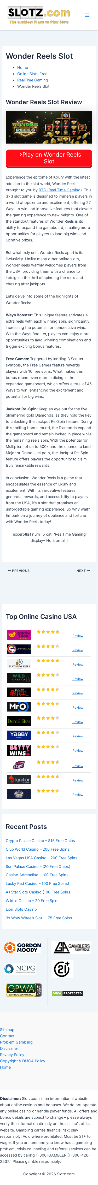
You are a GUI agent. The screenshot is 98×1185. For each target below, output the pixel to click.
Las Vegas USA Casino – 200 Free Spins (41, 858)
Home (5, 1067)
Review (77, 636)
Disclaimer (9, 1048)
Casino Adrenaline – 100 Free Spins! (38, 875)
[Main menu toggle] (87, 15)
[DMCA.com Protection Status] (67, 993)
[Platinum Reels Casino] (19, 663)
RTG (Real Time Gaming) (60, 190)
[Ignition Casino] (19, 779)
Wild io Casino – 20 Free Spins (33, 900)
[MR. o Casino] (19, 707)
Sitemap (7, 1029)
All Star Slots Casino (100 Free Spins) (39, 892)
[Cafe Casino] (19, 765)
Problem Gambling (16, 1042)
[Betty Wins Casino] (19, 750)
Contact (7, 1036)
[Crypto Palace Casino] (19, 649)
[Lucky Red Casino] (19, 692)
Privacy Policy (12, 1054)
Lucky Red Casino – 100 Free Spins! (37, 883)
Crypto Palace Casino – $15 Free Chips (40, 840)
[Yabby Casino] (19, 735)
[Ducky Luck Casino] (19, 635)
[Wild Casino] (19, 678)
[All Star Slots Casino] (19, 794)
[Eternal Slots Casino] (19, 721)
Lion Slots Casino (21, 909)
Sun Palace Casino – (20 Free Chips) (38, 866)
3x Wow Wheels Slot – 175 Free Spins (39, 918)
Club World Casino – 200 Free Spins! (38, 849)
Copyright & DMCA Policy (22, 1061)
